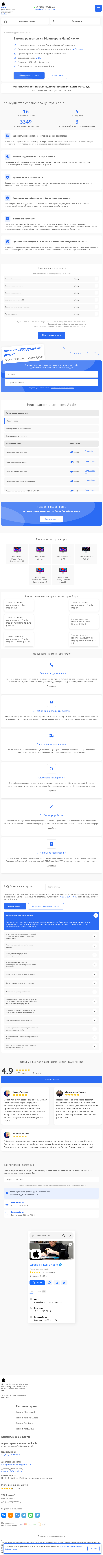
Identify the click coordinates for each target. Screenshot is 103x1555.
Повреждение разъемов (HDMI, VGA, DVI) (23, 491)
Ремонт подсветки (11, 314)
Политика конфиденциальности (51, 1536)
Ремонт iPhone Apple (26, 1412)
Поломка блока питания (16, 471)
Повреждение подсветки (16, 462)
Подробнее (51, 686)
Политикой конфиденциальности (74, 1185)
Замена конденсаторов (13, 293)
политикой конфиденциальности (62, 388)
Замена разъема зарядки (14, 286)
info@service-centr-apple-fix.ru (16, 1464)
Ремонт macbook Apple (27, 1417)
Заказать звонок (51, 519)
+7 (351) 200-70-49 (45, 7)
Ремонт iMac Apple (25, 1428)
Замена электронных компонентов (17, 307)
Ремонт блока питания (13, 279)
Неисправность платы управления (20, 481)
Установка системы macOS (14, 300)
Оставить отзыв (51, 1079)
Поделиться (3, 1515)
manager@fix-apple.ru (12, 1471)
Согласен (93, 1548)
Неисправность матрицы (16, 452)
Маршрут (39, 1283)
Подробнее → (90, 452)
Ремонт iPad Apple (24, 1423)
